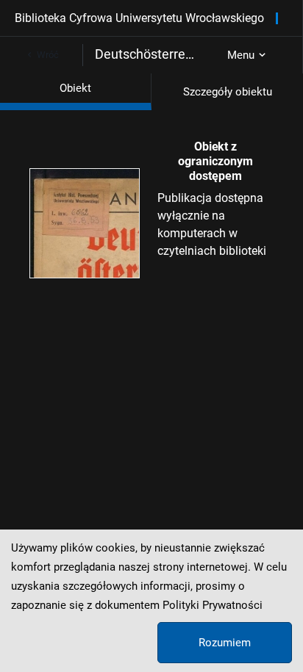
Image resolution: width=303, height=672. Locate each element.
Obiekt (75, 88)
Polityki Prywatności (213, 605)
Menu (240, 55)
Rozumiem (225, 642)
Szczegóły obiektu (227, 91)
